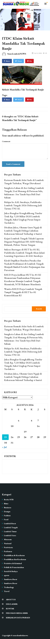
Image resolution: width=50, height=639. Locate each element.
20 (31, 431)
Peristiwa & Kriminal (13, 563)
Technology (9, 587)
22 (44, 431)
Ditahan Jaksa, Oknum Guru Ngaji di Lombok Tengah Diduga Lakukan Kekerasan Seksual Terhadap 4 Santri (23, 230)
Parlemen (8, 551)
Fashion (7, 515)
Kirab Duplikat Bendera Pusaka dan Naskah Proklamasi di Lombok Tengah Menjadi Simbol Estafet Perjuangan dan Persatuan (24, 265)
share (8, 61)
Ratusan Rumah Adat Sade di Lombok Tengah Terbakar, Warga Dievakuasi (24, 182)
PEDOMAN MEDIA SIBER (17, 613)
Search (39, 309)
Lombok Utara (10, 535)
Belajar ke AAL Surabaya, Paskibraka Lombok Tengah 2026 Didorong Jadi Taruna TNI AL (23, 205)
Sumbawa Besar (10, 583)
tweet (19, 61)
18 (18, 431)
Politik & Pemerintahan (14, 567)
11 (18, 426)
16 (5, 431)
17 (12, 431)
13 (31, 426)
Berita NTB (8, 499)
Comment (6, 141)
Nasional (7, 543)
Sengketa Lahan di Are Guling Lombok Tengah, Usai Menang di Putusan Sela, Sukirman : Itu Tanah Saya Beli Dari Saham (24, 192)
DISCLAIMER (12, 604)
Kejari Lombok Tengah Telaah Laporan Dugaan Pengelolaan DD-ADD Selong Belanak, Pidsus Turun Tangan (24, 241)
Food (6, 519)
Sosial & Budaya (11, 571)
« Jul (4, 447)
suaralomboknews (20, 635)
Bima (6, 503)
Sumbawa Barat (10, 579)
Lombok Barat (10, 523)
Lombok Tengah (11, 527)
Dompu (7, 511)
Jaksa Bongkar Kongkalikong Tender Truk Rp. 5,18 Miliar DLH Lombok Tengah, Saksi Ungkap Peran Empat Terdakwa (23, 218)
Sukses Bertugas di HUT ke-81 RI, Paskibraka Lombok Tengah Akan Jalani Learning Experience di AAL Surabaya (24, 252)
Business (7, 507)
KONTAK (10, 608)
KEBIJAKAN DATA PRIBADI (18, 617)
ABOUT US (11, 599)
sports (6, 575)
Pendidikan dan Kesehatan (15, 559)
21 (38, 431)
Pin (30, 61)
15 (44, 426)
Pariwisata (8, 547)
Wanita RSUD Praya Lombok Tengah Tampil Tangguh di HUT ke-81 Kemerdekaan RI (23, 292)
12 (25, 426)
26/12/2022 (38, 53)
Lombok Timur (10, 531)
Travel (6, 591)
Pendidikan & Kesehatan (14, 555)
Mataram (8, 539)
